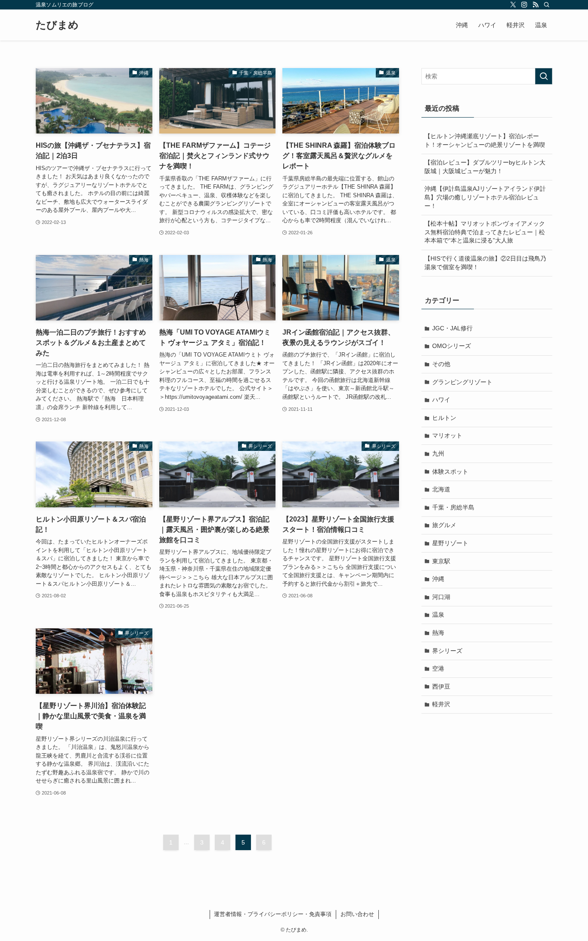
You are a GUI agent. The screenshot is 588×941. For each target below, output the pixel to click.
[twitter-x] (513, 4)
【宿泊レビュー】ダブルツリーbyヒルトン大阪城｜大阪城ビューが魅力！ (484, 166)
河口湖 (441, 596)
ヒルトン (444, 417)
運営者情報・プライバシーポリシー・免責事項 (272, 914)
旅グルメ (444, 525)
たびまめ (57, 25)
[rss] (535, 4)
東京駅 (441, 561)
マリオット (447, 435)
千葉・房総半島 (453, 507)
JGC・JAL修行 (452, 328)
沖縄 (438, 578)
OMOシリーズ (451, 345)
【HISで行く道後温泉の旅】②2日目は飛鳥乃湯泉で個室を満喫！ (485, 262)
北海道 (441, 489)
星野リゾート (450, 543)
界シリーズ (447, 650)
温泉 (438, 614)
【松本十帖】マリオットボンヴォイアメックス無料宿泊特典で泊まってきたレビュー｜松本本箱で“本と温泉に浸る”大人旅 (484, 232)
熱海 (438, 632)
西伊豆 (441, 686)
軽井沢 (441, 704)
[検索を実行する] (543, 76)
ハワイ (441, 399)
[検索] (546, 4)
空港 (438, 668)
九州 (438, 453)
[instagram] (524, 4)
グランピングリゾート (462, 382)
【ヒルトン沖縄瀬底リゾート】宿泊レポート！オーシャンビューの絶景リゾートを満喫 (484, 140)
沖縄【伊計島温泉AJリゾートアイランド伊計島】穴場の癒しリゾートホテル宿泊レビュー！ (485, 197)
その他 (441, 363)
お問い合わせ (357, 914)
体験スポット (450, 471)
